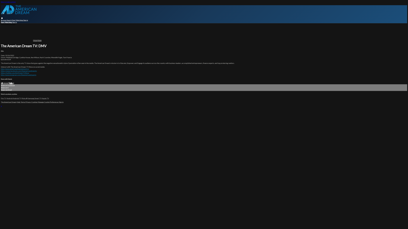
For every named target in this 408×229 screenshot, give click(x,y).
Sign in (25, 20)
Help (19, 102)
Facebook (5, 83)
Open (40, 41)
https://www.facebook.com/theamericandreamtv (19, 71)
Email (12, 83)
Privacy (28, 102)
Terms (23, 102)
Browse (4, 20)
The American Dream (8, 102)
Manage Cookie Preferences (48, 102)
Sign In (14, 22)
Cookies (34, 102)
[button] (2, 18)
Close (35, 41)
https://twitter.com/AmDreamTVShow (15, 73)
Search (9, 20)
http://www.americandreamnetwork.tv (15, 69)
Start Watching (17, 20)
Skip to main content (8, 2)
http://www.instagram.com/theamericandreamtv (18, 75)
